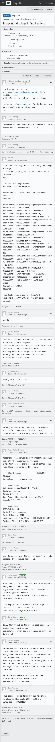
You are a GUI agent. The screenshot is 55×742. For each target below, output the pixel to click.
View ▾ (49, 9)
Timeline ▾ (48, 76)
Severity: (11, 46)
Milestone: (11, 58)
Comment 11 (12, 643)
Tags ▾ (37, 76)
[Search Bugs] (40, 3)
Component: (10, 36)
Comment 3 (12, 315)
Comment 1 (12, 119)
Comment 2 (12, 160)
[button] (49, 3)
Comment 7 (12, 452)
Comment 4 (12, 334)
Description (12, 84)
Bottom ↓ (27, 76)
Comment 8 (12, 550)
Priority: (12, 43)
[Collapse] (51, 82)
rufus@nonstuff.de (22, 104)
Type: (13, 39)
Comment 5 (12, 374)
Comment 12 (12, 690)
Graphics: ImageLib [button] (24, 36)
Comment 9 (12, 578)
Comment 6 (12, 422)
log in (14, 719)
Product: (11, 33)
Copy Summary (35, 9)
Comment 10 (12, 619)
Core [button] (18, 33)
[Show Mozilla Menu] (8, 3)
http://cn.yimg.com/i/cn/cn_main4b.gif (22, 92)
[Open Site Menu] (3, 3)
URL (15, 67)
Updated (11, 147)
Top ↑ (5, 734)
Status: (12, 55)
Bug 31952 (16, 16)
